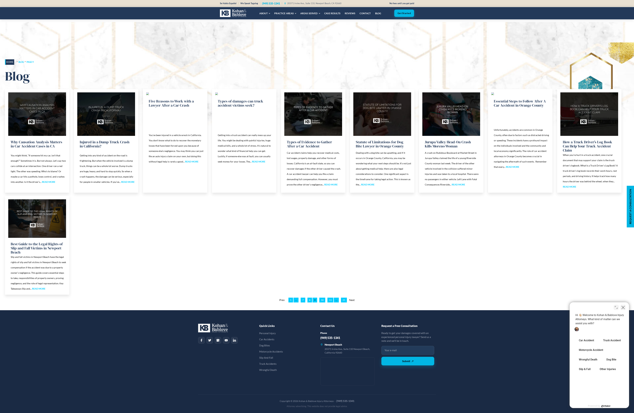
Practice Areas (284, 13)
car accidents (266, 339)
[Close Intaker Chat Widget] (623, 307)
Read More (48, 182)
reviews (350, 13)
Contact (365, 13)
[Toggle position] (616, 307)
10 (322, 300)
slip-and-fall (266, 357)
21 (344, 300)
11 (330, 300)
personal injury (267, 333)
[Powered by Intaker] (606, 406)
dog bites (264, 345)
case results (332, 13)
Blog (378, 13)
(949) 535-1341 (271, 3)
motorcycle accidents (271, 351)
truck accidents (268, 363)
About (263, 13)
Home (10, 62)
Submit (407, 361)
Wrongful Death (268, 370)
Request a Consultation (630, 206)
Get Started (404, 13)
